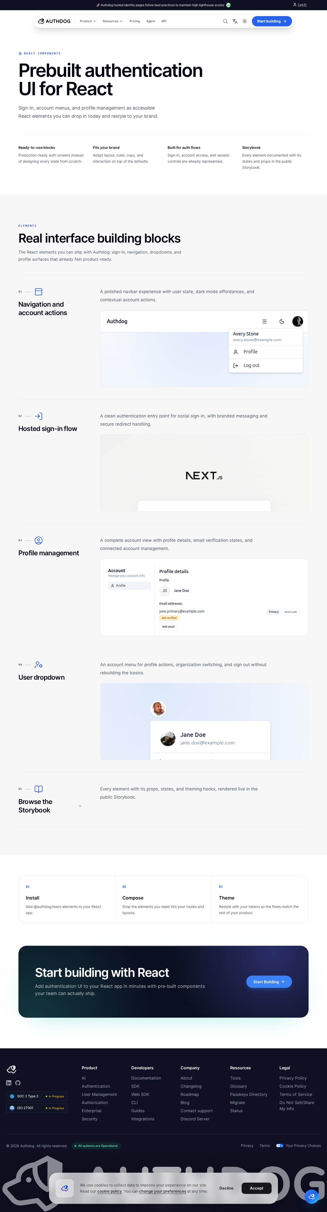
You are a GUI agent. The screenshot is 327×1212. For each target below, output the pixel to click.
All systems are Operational (98, 1146)
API (163, 21)
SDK (135, 1086)
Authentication (96, 1086)
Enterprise (91, 1110)
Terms (265, 1145)
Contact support (197, 1110)
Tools (235, 1078)
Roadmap (190, 1094)
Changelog (191, 1086)
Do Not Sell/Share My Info (296, 1105)
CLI (134, 1102)
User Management (99, 1094)
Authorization (95, 1102)
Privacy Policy (293, 1078)
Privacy (247, 1145)
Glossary (238, 1086)
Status (236, 1110)
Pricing (135, 21)
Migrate (237, 1102)
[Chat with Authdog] (312, 1197)
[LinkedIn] (8, 1082)
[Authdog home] (54, 21)
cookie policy (109, 1191)
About (186, 1078)
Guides (138, 1110)
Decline (226, 1188)
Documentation (146, 1078)
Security (90, 1118)
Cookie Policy (292, 1086)
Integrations (142, 1118)
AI (84, 1078)
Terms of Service (295, 1094)
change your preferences (162, 1191)
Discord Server (195, 1118)
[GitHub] (17, 1082)
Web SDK (140, 1094)
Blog (185, 1102)
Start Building (266, 981)
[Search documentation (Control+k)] (225, 21)
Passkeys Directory (248, 1094)
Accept (256, 1188)
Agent (150, 21)
